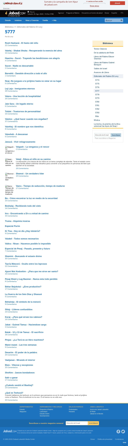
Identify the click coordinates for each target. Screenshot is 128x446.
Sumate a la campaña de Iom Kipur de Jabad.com (61, 3)
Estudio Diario (44, 414)
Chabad (34, 430)
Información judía (80, 433)
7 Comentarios (11, 251)
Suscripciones (44, 416)
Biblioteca (9, 27)
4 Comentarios (11, 61)
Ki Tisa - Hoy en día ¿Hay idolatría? (22, 231)
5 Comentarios (11, 83)
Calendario (43, 411)
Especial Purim (12, 226)
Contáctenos (119, 439)
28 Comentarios (11, 91)
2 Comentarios (11, 68)
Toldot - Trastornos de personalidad (22, 111)
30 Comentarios (11, 259)
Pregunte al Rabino (72, 13)
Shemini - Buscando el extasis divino (23, 256)
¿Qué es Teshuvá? (14, 393)
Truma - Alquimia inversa (17, 221)
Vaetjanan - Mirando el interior (20, 360)
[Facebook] (118, 431)
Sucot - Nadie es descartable (19, 66)
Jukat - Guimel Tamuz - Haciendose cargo (25, 325)
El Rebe (93, 411)
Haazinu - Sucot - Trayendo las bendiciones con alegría (32, 58)
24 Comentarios (11, 99)
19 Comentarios (22, 176)
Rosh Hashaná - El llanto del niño (21, 43)
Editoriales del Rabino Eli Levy (29, 27)
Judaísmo (18, 20)
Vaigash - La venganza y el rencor (32, 147)
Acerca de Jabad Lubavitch (99, 409)
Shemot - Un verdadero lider (30, 173)
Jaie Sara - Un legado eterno (19, 104)
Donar (107, 13)
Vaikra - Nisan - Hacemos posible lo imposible (28, 244)
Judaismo (70, 433)
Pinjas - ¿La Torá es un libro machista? (24, 340)
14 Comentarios (11, 208)
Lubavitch (40, 430)
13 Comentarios (11, 388)
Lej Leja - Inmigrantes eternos (20, 88)
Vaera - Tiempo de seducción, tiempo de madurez (40, 186)
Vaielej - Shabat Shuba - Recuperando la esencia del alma (33, 50)
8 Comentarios (11, 129)
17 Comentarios (22, 188)
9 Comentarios (11, 233)
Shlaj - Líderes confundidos (18, 309)
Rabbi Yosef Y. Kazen (49, 433)
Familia (45, 20)
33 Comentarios (11, 216)
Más (97, 116)
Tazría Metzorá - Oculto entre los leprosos (26, 264)
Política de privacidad (105, 439)
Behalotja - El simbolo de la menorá (22, 302)
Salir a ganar (11, 377)
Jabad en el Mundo (96, 414)
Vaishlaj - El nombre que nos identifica (24, 126)
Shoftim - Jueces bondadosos (19, 372)
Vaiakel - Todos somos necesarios (22, 239)
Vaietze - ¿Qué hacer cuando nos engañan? (26, 119)
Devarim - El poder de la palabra (21, 352)
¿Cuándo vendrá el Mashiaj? (19, 385)
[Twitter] (123, 431)
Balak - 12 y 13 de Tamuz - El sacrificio (24, 332)
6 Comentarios (11, 106)
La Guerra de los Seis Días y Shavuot (23, 294)
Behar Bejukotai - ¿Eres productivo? (23, 286)
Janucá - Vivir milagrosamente (20, 142)
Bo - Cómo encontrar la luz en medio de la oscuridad (31, 198)
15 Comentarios (11, 53)
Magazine (23, 411)
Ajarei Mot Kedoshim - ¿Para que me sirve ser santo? (31, 271)
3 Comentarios (11, 327)
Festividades (73, 409)
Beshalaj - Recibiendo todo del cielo (23, 206)
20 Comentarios (11, 355)
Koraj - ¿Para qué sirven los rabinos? (23, 317)
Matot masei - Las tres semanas (20, 345)
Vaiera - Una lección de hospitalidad (23, 96)
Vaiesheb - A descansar (16, 134)
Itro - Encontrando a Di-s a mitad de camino (26, 213)
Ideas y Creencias (32, 20)
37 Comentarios (11, 121)
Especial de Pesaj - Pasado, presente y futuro (27, 248)
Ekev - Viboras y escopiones (19, 365)
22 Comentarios (11, 45)
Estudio (8, 20)
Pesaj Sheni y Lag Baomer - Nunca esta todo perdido (31, 279)
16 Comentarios (11, 114)
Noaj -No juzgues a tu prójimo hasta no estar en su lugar (33, 81)
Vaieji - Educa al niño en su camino (33, 159)
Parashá (72, 411)
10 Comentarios (11, 312)
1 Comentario (10, 76)
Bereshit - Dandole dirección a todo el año (26, 73)
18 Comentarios (22, 168)
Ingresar (61, 13)
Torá (65, 433)
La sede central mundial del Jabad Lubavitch (79, 430)
